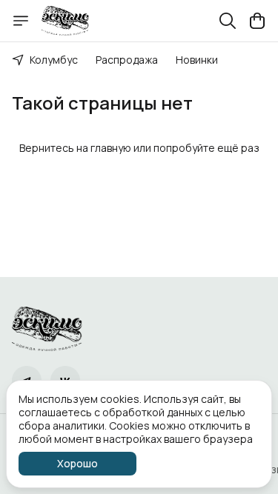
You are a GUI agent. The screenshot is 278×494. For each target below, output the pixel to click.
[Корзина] (257, 21)
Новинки (197, 60)
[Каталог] (21, 21)
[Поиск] (227, 21)
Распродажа (127, 60)
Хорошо (77, 463)
